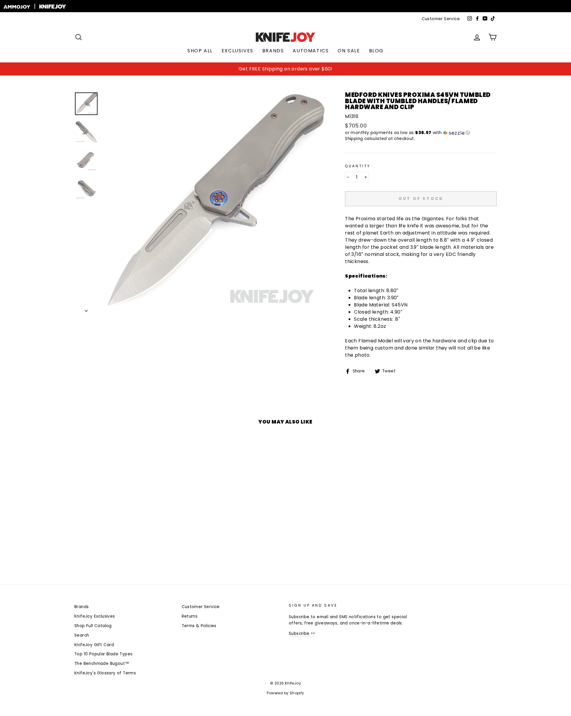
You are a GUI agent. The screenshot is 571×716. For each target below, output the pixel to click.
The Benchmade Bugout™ (101, 663)
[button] (421, 133)
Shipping (354, 138)
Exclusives (237, 50)
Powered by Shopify (285, 692)
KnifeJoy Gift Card (94, 645)
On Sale (349, 50)
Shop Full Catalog (93, 626)
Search (81, 635)
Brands (273, 50)
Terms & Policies (199, 626)
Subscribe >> (302, 633)
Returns (190, 616)
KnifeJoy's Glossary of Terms (105, 673)
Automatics (311, 50)
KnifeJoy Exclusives (94, 616)
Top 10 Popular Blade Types (103, 654)
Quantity (358, 166)
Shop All (200, 50)
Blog (376, 50)
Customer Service (441, 19)
